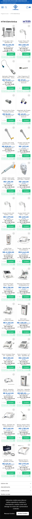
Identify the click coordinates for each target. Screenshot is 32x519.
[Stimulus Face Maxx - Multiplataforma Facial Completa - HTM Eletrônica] (23, 284)
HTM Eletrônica (15, 13)
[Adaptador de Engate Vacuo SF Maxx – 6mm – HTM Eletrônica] (23, 109)
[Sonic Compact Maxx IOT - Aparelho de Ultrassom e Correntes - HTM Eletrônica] (8, 354)
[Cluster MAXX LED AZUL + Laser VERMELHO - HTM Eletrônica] (23, 213)
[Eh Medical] (15, 7)
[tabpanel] (16, 17)
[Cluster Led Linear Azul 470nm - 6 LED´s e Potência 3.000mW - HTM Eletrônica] (8, 143)
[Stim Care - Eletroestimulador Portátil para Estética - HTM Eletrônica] (23, 319)
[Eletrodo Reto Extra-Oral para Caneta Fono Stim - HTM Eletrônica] (8, 109)
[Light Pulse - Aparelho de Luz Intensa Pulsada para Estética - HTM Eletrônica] (8, 248)
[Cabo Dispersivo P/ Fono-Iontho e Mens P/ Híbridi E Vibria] (23, 76)
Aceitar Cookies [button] (22, 513)
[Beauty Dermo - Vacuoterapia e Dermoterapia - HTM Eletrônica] (23, 460)
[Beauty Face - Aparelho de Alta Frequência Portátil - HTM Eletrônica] (8, 460)
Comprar (11, 54)
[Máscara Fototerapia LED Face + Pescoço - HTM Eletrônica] (23, 178)
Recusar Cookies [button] (9, 513)
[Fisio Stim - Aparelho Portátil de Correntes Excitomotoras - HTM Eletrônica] (23, 389)
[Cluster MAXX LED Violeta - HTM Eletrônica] (8, 213)
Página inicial (4, 13)
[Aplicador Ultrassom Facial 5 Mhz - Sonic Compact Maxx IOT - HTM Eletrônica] (8, 76)
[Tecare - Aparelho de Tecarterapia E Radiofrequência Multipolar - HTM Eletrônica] (23, 248)
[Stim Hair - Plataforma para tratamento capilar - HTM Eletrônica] (8, 319)
